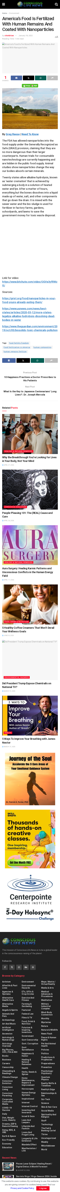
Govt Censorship (30, 1040)
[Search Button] (56, 4)
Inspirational (28, 1099)
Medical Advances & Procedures (47, 993)
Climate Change (10, 1077)
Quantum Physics (45, 1078)
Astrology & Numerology (8, 1038)
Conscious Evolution (15, 507)
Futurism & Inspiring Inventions (27, 1029)
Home (4, 13)
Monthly (45, 1018)
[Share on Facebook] (16, 78)
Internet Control (30, 1106)
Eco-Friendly (8, 1140)
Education (7, 1147)
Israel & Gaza (28, 1116)
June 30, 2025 (8, 635)
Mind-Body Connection (47, 1013)
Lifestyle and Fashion (28, 1127)
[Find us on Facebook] (5, 967)
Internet (26, 1102)
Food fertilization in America (17, 347)
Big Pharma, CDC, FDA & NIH (9, 1051)
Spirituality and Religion (48, 1115)
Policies (45, 1050)
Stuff (43, 1120)
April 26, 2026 (8, 520)
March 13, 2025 (9, 691)
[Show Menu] (3, 4)
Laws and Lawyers (26, 1121)
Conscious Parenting (7, 1094)
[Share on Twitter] (28, 78)
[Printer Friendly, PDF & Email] (30, 85)
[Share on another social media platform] (52, 78)
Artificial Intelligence (8, 1028)
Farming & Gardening (27, 1005)
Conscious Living (7, 1088)
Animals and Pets (8, 1015)
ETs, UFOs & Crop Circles (28, 992)
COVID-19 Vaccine (7, 1109)
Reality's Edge (48, 1089)
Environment (14, 13)
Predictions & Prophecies (48, 1058)
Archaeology (8, 1020)
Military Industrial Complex (46, 1006)
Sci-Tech (45, 1099)
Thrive (44, 1134)
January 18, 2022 (25, 35)
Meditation (46, 1000)
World (44, 1149)
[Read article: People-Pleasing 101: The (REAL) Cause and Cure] (30, 489)
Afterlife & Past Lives (9, 986)
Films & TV (27, 1017)
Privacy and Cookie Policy (22, 1188)
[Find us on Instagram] (19, 967)
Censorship (7, 1067)
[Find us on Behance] (26, 967)
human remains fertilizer (15, 352)
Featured (26, 1010)
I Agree (43, 1188)
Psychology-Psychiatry (47, 1072)
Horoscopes (28, 1089)
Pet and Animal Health (48, 1044)
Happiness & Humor (28, 1054)
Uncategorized (48, 1138)
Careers (6, 1063)
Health (8, 733)
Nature (44, 1026)
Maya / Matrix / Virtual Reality (48, 983)
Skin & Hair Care (49, 1107)
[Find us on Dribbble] (33, 967)
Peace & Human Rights (48, 1038)
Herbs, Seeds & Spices (29, 1073)
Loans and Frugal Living (28, 1133)
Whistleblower (48, 1146)
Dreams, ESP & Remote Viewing (10, 1125)
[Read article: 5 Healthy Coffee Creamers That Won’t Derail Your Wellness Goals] (30, 604)
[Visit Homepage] (30, 4)
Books (5, 1056)
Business (6, 1059)
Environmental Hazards (17, 677)
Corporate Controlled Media (7, 1101)
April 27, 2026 (8, 465)
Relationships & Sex (49, 1094)
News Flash (46, 1033)
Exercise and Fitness (28, 999)
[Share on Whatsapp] (40, 78)
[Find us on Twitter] (12, 967)
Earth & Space (9, 1136)
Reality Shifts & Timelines (48, 1084)
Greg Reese (13, 134)
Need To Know (30, 134)
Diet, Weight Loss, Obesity (8, 1119)
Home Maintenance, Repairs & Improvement (28, 1081)
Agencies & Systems (7, 992)
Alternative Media (7, 1005)
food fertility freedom (19, 343)
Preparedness (48, 1063)
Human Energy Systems (29, 1093)
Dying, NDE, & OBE (8, 1131)
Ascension (7, 1033)
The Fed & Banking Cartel (48, 1129)
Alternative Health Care (8, 999)
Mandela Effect (29, 1144)
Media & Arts (47, 988)
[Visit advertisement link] (30, 779)
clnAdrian (9, 35)
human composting (42, 347)
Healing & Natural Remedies (18, 451)
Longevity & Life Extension (29, 1139)
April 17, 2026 (8, 580)
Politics (45, 1053)
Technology (47, 1124)
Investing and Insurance (28, 1111)
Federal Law (27, 1014)
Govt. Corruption (30, 1043)
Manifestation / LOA (29, 1149)
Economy (6, 1144)
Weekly (44, 1142)
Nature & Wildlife (49, 1030)
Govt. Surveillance (28, 1048)
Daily (4, 1114)
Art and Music (9, 1024)
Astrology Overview (7, 1044)
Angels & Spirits (10, 1010)
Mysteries (46, 1022)
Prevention (46, 1067)
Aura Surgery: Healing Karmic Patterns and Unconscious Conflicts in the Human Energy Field (27, 572)
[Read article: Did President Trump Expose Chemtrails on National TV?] (30, 660)
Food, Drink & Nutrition (16, 622)
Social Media (47, 1111)
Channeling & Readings (8, 1072)
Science (45, 1103)
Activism (6, 982)
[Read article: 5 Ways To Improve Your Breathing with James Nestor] (30, 716)
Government (28, 1036)
